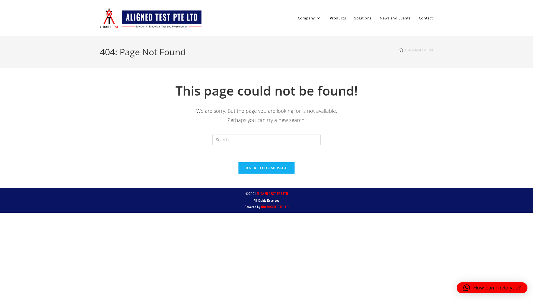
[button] (492, 287)
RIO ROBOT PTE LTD (274, 206)
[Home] (401, 50)
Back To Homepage (266, 167)
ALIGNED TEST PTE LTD (272, 193)
